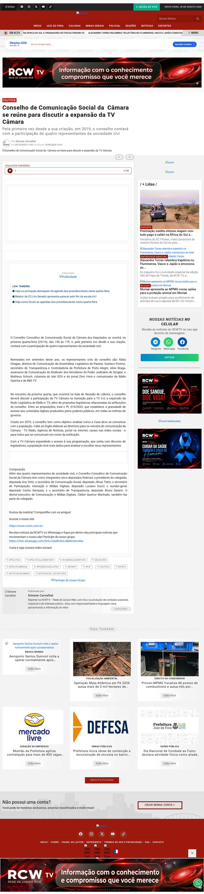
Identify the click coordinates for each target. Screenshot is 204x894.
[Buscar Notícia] (198, 18)
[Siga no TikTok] (50, 6)
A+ (129, 157)
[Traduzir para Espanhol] (106, 851)
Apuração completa (183, 44)
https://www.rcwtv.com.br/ (26, 525)
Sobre (55, 842)
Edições (132, 25)
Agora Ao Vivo (147, 7)
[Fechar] (192, 853)
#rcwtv (72, 566)
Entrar (11, 6)
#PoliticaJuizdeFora (41, 560)
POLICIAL (116, 25)
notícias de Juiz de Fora (52, 573)
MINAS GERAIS (96, 25)
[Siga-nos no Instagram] (91, 834)
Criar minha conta (159, 804)
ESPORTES (164, 25)
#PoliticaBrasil (18, 566)
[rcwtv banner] (102, 875)
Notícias (148, 25)
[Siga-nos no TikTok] (123, 834)
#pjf (88, 566)
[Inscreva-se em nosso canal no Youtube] (112, 834)
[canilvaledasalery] (170, 421)
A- (119, 157)
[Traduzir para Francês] (116, 851)
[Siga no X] (36, 6)
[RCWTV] (82, 13)
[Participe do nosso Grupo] (68, 581)
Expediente (94, 842)
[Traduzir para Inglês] (97, 851)
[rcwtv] (102, 72)
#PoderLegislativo (47, 566)
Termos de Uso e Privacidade (123, 842)
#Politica (14, 560)
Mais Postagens (102, 780)
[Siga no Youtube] (43, 6)
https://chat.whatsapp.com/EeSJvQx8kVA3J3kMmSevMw (46, 541)
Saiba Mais (121, 608)
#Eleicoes (100, 560)
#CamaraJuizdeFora (74, 560)
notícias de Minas (19, 573)
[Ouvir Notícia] (10, 170)
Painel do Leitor (73, 842)
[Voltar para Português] (87, 851)
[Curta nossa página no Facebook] (80, 834)
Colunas (76, 25)
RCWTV (122, 566)
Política (104, 566)
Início (39, 25)
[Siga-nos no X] (102, 834)
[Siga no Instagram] (29, 6)
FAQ (147, 842)
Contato (158, 842)
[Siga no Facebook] (21, 6)
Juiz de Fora (56, 25)
